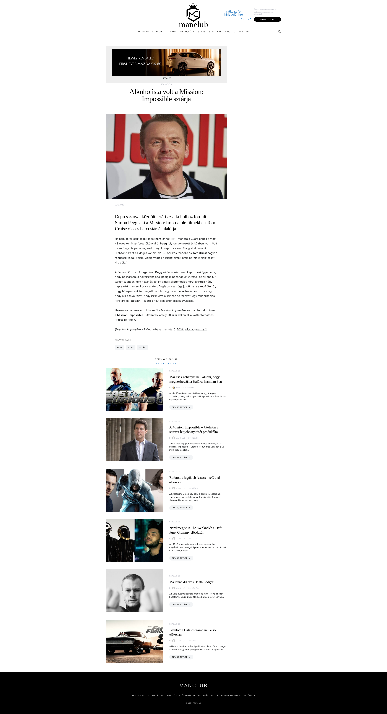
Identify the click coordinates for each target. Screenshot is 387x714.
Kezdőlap (143, 32)
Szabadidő (215, 32)
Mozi (130, 347)
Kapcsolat (138, 695)
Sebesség (157, 32)
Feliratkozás (267, 19)
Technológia (187, 32)
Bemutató (230, 32)
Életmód (171, 32)
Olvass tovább (179, 407)
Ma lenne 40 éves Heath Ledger (191, 582)
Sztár (142, 347)
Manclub (180, 438)
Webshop (244, 32)
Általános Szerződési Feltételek (236, 695)
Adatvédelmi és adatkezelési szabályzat (190, 695)
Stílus (201, 32)
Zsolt (179, 388)
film (119, 347)
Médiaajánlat (155, 695)
